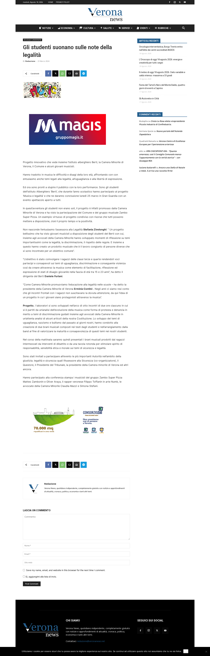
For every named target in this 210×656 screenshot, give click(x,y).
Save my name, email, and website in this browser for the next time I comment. (65, 570)
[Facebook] (169, 2)
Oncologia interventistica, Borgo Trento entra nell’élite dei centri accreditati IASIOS (160, 48)
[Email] (69, 73)
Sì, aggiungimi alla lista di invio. (41, 576)
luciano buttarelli (147, 167)
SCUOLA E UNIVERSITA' (32, 40)
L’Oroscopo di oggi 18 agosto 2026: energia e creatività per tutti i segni (160, 61)
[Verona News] (105, 14)
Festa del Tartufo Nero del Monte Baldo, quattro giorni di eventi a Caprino (162, 86)
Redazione (30, 61)
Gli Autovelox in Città (149, 98)
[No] (206, 651)
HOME (50, 2)
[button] (183, 28)
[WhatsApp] (62, 73)
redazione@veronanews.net (91, 641)
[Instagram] (174, 2)
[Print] (76, 73)
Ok (185, 651)
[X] (179, 2)
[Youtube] (184, 2)
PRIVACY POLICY (62, 2)
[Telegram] (84, 73)
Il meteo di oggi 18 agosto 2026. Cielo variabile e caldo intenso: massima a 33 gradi (162, 74)
